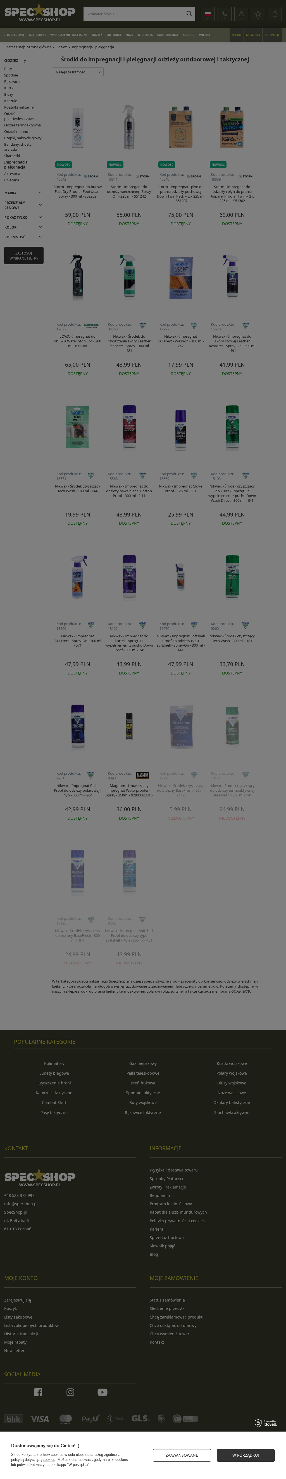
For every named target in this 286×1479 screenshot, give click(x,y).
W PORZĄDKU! (245, 1455)
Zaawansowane (182, 1455)
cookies (49, 1460)
